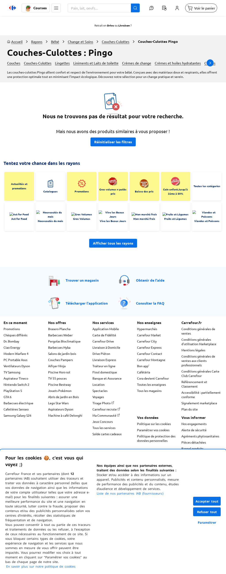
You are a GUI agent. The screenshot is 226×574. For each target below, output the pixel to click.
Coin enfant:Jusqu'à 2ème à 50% (175, 192)
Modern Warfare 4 (16, 354)
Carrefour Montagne (151, 360)
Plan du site (189, 409)
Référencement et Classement (194, 384)
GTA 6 (7, 397)
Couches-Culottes (115, 41)
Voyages (98, 397)
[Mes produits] (164, 8)
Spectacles (99, 391)
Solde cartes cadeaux (107, 434)
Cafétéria (143, 372)
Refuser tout (207, 512)
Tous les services (103, 428)
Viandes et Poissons (206, 221)
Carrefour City (147, 341)
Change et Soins (80, 41)
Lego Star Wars (58, 403)
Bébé (55, 41)
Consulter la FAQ (150, 303)
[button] (56, 8)
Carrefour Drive (103, 341)
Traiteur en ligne (103, 366)
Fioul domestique (104, 372)
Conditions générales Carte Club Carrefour (200, 373)
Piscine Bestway (59, 384)
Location (98, 384)
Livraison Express (104, 360)
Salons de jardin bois (62, 354)
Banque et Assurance (107, 378)
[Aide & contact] (151, 8)
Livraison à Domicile (106, 347)
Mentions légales (193, 350)
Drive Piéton (101, 354)
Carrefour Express (149, 347)
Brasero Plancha (59, 329)
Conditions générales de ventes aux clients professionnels (198, 360)
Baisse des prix (144, 191)
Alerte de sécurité (194, 430)
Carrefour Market (149, 335)
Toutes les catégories (207, 186)
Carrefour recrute (104, 409)
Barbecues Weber (60, 335)
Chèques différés (15, 335)
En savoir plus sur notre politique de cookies (40, 566)
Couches (13, 63)
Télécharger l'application (87, 303)
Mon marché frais (144, 218)
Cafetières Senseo (16, 409)
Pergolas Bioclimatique (64, 341)
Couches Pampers (60, 360)
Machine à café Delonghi (65, 415)
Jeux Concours (102, 421)
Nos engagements (194, 424)
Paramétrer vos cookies (153, 430)
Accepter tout (207, 501)
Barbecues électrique (18, 403)
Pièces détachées (193, 442)
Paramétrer (207, 522)
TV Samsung (12, 372)
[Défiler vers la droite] (210, 62)
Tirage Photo (101, 403)
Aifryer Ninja (57, 366)
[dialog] (113, 511)
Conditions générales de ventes (198, 331)
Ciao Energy (12, 347)
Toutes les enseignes (151, 384)
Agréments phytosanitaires (200, 436)
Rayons (36, 41)
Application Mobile (105, 329)
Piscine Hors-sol (59, 372)
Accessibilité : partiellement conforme (201, 394)
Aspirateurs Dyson (60, 409)
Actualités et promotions (19, 186)
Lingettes (62, 63)
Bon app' (143, 366)
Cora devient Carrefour (153, 378)
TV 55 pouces (57, 378)
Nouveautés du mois (50, 221)
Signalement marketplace (199, 403)
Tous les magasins (149, 391)
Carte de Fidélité (104, 335)
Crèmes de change (136, 63)
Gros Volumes (81, 218)
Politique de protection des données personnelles (156, 438)
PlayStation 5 (13, 391)
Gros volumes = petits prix (112, 192)
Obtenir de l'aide (150, 280)
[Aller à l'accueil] (12, 8)
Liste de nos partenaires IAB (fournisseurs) (130, 493)
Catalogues (50, 191)
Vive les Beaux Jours (113, 221)
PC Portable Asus (15, 360)
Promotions (82, 191)
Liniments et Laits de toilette (96, 63)
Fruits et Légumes (175, 218)
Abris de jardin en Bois (63, 397)
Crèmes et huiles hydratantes (178, 63)
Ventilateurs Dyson (17, 366)
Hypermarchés (147, 329)
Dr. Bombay (11, 341)
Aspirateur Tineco (16, 378)
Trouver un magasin (82, 280)
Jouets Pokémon (60, 391)
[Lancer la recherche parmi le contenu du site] (135, 8)
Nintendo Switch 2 (16, 384)
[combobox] (104, 8)
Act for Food (19, 218)
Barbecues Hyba (59, 347)
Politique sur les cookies (154, 424)
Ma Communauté (104, 415)
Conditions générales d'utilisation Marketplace (198, 341)
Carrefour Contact (149, 354)
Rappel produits (192, 448)
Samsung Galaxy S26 (17, 415)
